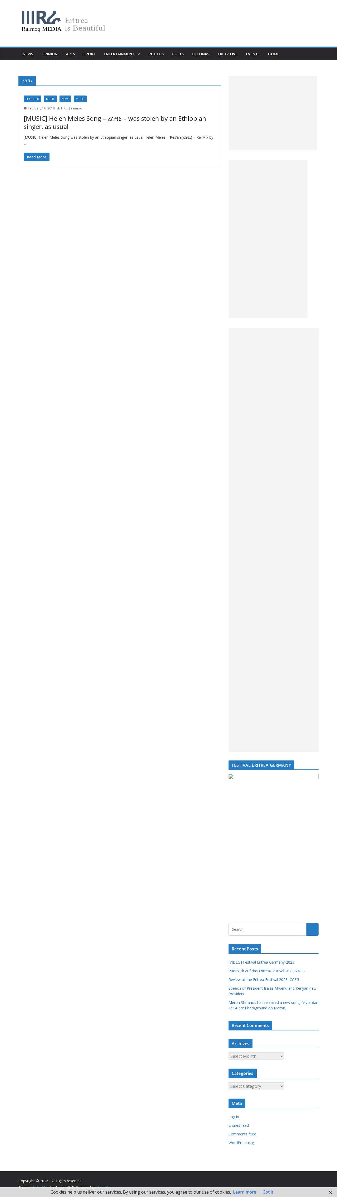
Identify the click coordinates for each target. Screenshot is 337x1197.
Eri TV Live (227, 53)
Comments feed (242, 1133)
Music (50, 99)
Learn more (244, 1192)
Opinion (50, 53)
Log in (234, 1116)
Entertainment (119, 53)
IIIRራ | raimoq (71, 108)
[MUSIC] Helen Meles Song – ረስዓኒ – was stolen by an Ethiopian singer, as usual (115, 122)
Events (253, 53)
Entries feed (239, 1125)
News (28, 53)
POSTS (178, 53)
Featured (32, 99)
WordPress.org (241, 1142)
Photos (156, 53)
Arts (70, 53)
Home (273, 53)
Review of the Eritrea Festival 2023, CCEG (264, 979)
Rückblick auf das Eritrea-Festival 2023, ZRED (267, 970)
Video (80, 99)
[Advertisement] (273, 113)
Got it (267, 1192)
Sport (89, 53)
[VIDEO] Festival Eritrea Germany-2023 (261, 962)
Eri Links (200, 53)
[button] (137, 54)
